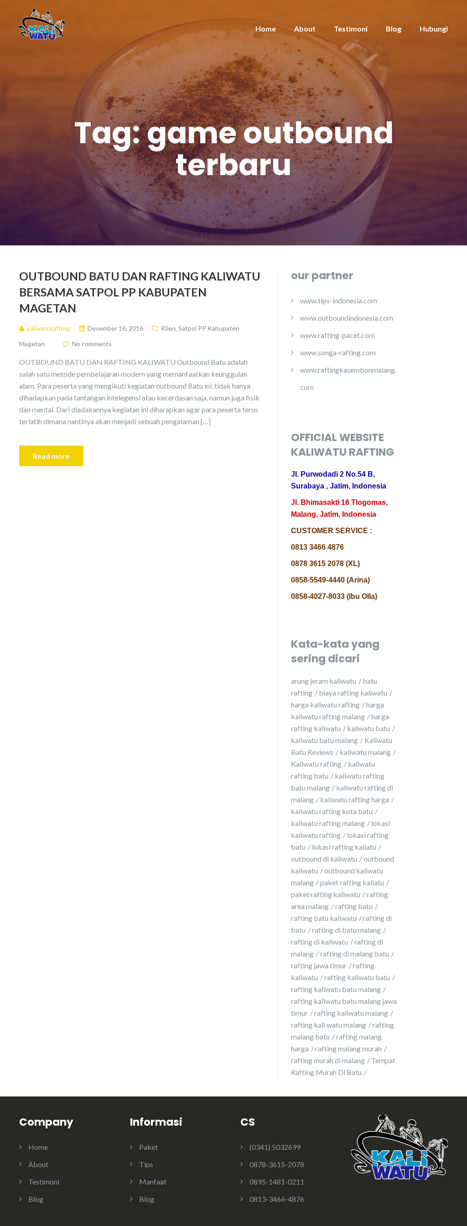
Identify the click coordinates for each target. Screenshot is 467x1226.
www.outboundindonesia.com (346, 317)
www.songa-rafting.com (338, 352)
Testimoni (351, 28)
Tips (146, 1164)
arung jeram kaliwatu (323, 680)
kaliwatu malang (365, 752)
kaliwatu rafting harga (354, 799)
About (305, 28)
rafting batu (354, 906)
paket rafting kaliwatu (325, 894)
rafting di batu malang (346, 929)
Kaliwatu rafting (316, 763)
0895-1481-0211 (276, 1181)
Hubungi (434, 28)
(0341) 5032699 (275, 1147)
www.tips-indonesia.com (338, 300)
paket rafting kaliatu (352, 882)
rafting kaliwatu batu (357, 977)
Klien (168, 328)
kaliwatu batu (368, 728)
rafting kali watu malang (328, 1024)
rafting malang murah (348, 1048)
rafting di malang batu (354, 953)
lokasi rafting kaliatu (344, 846)
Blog (393, 28)
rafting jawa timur (319, 965)
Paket (148, 1147)
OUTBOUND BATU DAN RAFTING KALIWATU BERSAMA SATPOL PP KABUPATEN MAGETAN (139, 292)
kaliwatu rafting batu (333, 769)
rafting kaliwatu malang (351, 1012)
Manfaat (152, 1181)
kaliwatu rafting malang (328, 823)
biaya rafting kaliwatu (353, 692)
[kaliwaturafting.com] (42, 23)
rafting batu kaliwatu (324, 918)
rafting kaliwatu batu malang (336, 989)
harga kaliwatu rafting (325, 704)
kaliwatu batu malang (324, 740)
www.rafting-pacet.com (337, 335)
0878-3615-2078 (276, 1164)
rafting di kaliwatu (319, 941)
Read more (51, 456)
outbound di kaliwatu (324, 858)
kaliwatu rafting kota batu (332, 811)
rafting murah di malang (328, 1060)
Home (265, 28)
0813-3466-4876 (276, 1199)
